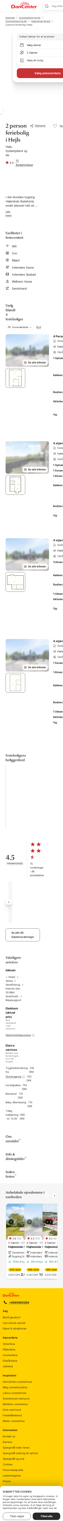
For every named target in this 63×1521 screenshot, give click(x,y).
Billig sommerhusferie (15, 1387)
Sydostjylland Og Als (29, 17)
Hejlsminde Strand (40, 21)
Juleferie (8, 1366)
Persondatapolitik (13, 1469)
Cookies (7, 1464)
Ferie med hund (12, 1409)
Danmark (10, 17)
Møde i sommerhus (14, 1420)
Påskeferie (9, 1349)
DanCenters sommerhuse (17, 1381)
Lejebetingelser (12, 1475)
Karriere (7, 1441)
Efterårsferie (10, 1360)
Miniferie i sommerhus (15, 1404)
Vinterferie (9, 1343)
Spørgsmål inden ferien (16, 1447)
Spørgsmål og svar (13, 1458)
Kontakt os (9, 1436)
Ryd (38, 327)
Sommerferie (10, 1355)
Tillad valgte (17, 1516)
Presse (7, 1481)
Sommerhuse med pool (16, 1398)
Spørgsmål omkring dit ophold (20, 1453)
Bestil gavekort (11, 1317)
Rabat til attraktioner (15, 1328)
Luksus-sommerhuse (14, 1392)
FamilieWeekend (12, 1415)
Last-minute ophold (14, 1322)
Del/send (40, 125)
